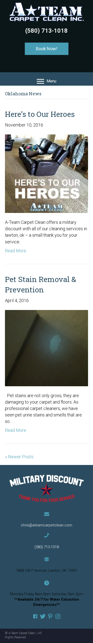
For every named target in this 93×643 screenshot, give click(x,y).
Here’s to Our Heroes (40, 114)
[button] (46, 49)
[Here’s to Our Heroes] (46, 173)
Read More (15, 250)
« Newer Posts (19, 456)
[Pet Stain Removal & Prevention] (46, 347)
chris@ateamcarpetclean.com (46, 525)
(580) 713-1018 (46, 30)
